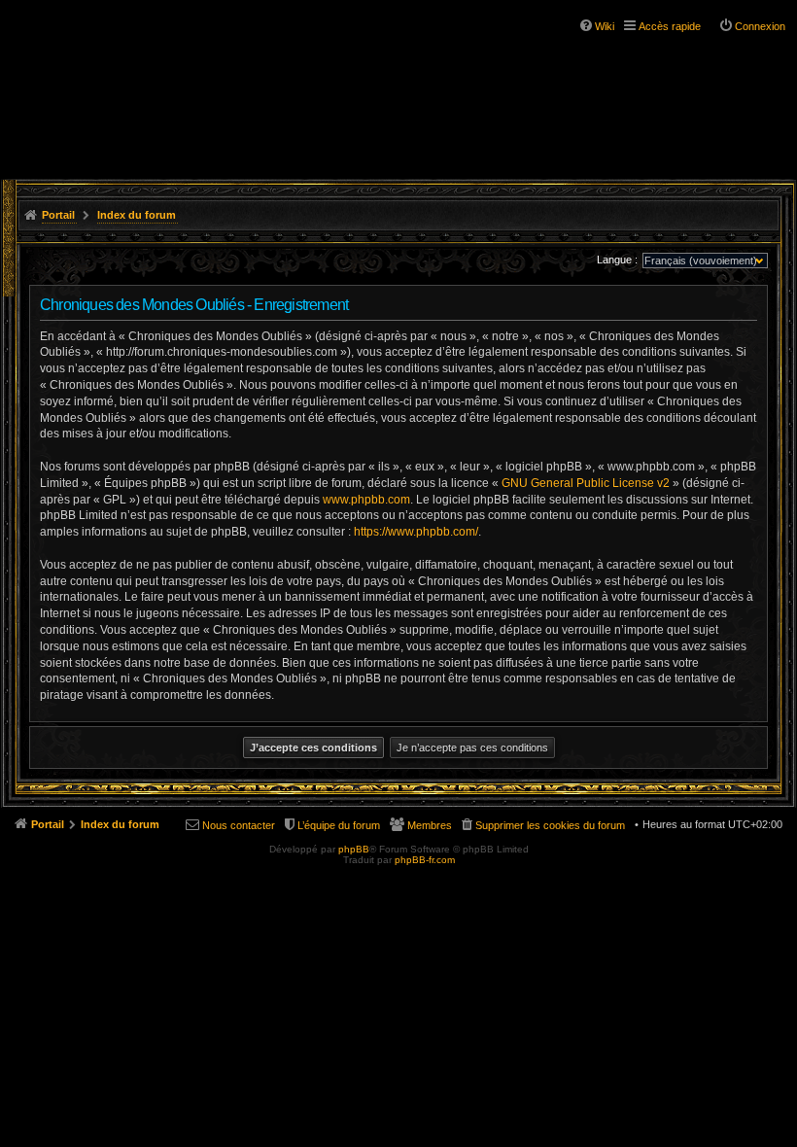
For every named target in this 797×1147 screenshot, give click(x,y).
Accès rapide (670, 26)
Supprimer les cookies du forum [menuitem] (550, 825)
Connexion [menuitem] (760, 26)
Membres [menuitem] (429, 825)
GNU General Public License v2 (586, 483)
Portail (58, 215)
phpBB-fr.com (425, 859)
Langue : (617, 259)
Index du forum (136, 215)
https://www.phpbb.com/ (416, 532)
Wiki (604, 26)
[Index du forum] (97, 48)
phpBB (353, 849)
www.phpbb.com (366, 499)
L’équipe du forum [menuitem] (338, 825)
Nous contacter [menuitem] (238, 825)
